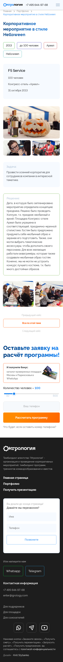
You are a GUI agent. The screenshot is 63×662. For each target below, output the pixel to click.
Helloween (12, 53)
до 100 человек (29, 45)
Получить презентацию (19, 489)
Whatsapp (13, 571)
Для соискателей (13, 617)
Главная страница (15, 477)
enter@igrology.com (15, 595)
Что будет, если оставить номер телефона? (29, 427)
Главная (7, 11)
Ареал (50, 45)
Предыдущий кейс (31, 315)
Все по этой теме (31, 323)
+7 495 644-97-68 (37, 5)
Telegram (34, 571)
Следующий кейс (31, 331)
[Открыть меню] (58, 4)
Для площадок (12, 612)
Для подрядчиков (13, 606)
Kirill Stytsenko (21, 655)
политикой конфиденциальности (38, 649)
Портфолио (23, 11)
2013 (9, 45)
